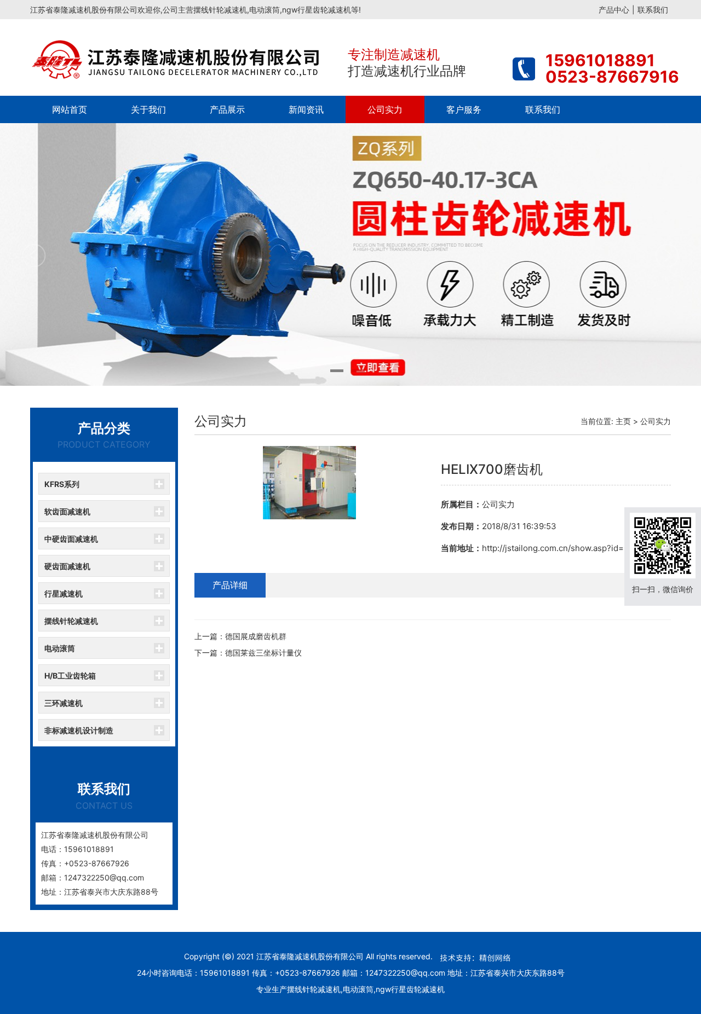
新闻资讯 (306, 109)
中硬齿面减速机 (71, 538)
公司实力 (385, 109)
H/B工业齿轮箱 (70, 675)
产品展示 (227, 109)
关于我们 (148, 109)
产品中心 (614, 9)
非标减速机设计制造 (78, 730)
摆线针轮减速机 (71, 620)
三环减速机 (63, 703)
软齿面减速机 (67, 511)
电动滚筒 (59, 648)
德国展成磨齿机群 (255, 636)
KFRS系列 (61, 484)
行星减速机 (63, 593)
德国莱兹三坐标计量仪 (263, 652)
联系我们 (652, 9)
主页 (623, 421)
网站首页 (69, 109)
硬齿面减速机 (67, 566)
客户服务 (463, 109)
